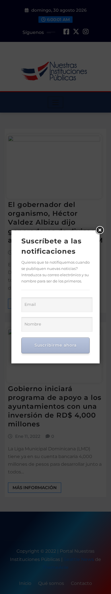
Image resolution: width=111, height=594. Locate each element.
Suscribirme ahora (55, 345)
